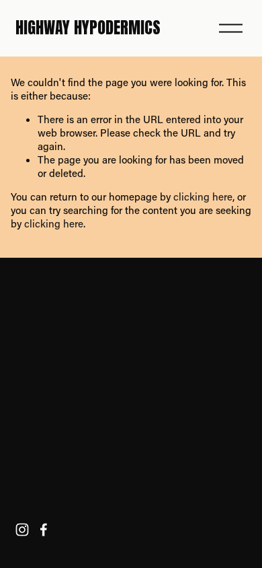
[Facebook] (43, 529)
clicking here (202, 196)
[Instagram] (22, 529)
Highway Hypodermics (88, 27)
